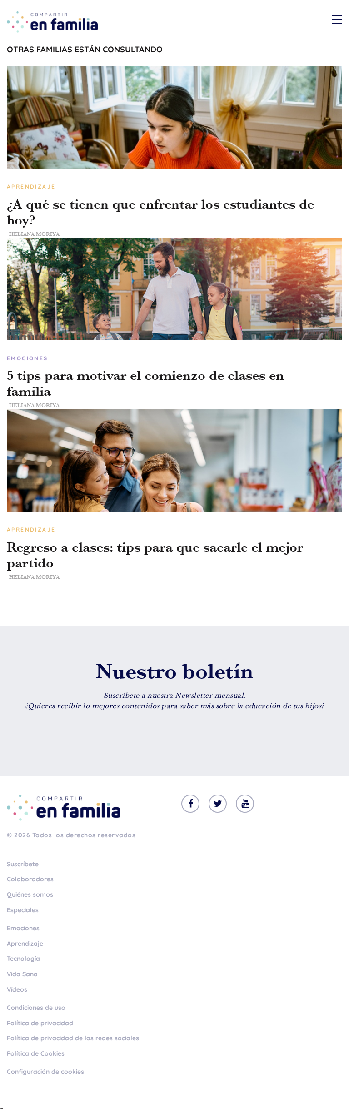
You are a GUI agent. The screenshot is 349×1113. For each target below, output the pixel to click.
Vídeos (17, 989)
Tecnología (23, 958)
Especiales (23, 910)
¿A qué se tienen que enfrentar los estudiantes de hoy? (160, 212)
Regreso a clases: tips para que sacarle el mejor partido (155, 555)
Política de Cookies (36, 1053)
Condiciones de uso (36, 1008)
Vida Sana (22, 974)
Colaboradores (30, 879)
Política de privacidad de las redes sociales (73, 1038)
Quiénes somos (30, 894)
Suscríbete (23, 864)
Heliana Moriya (34, 234)
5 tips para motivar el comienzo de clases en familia (145, 383)
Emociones (23, 928)
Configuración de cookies (45, 1072)
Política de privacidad (40, 1023)
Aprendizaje (25, 943)
